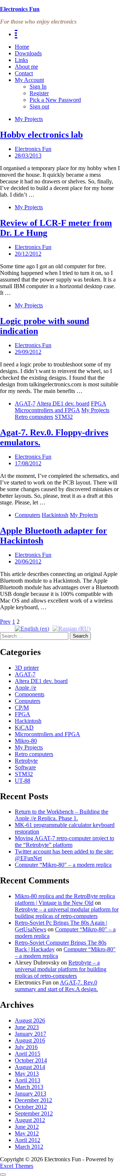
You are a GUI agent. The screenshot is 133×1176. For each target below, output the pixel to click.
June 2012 (27, 1127)
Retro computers (34, 417)
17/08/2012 (28, 463)
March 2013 (29, 1087)
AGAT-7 (25, 403)
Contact (24, 73)
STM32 (64, 417)
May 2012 (27, 1133)
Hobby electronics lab (41, 134)
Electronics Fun (20, 9)
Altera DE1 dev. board (63, 403)
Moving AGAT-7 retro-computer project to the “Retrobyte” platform (64, 841)
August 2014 (30, 1067)
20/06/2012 (28, 561)
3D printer (27, 668)
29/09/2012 (28, 352)
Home (22, 47)
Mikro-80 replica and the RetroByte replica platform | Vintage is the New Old (65, 899)
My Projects (29, 119)
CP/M (22, 707)
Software (25, 767)
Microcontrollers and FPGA (47, 410)
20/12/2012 (28, 254)
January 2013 (30, 1093)
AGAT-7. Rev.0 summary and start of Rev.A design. (56, 985)
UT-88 (22, 780)
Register (39, 93)
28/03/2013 (28, 155)
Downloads (28, 53)
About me (26, 66)
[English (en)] (32, 628)
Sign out (39, 106)
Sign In (38, 86)
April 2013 (27, 1080)
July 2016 (26, 1047)
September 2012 (34, 1113)
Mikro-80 (26, 741)
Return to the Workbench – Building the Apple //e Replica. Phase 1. (61, 814)
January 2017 (30, 1034)
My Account (29, 80)
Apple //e (25, 687)
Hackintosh (55, 515)
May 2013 (27, 1073)
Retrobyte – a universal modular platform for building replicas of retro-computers (67, 912)
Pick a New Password (55, 100)
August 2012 (30, 1120)
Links (21, 60)
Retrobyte (26, 761)
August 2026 (30, 1020)
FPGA (98, 403)
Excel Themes (16, 1166)
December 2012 (33, 1100)
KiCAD (24, 727)
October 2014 (31, 1060)
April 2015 (27, 1054)
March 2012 (29, 1147)
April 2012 (27, 1140)
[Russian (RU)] (71, 628)
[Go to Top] (3, 1174)
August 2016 (30, 1040)
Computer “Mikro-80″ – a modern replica (63, 865)
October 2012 (31, 1107)
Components (29, 694)
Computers (27, 515)
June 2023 (27, 1027)
